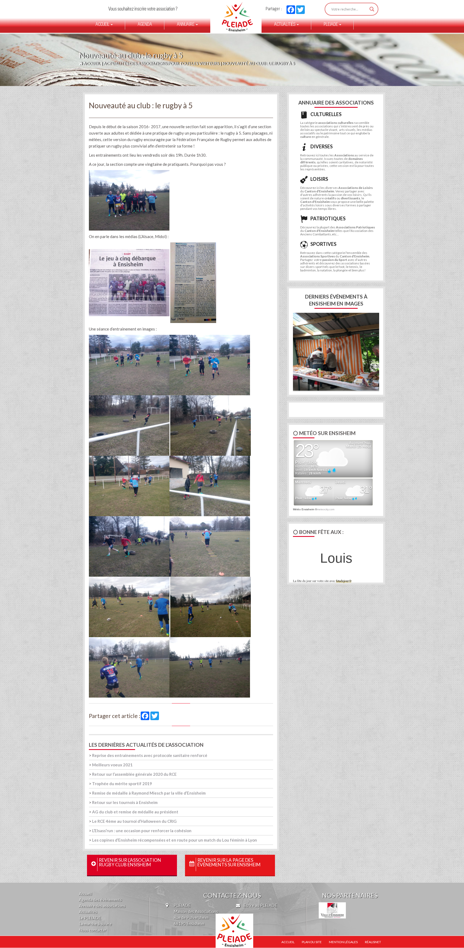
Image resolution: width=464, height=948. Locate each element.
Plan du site (312, 942)
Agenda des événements (100, 899)
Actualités (285, 24)
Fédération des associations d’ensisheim (235, 16)
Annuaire (186, 24)
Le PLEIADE (90, 917)
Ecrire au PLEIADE (260, 905)
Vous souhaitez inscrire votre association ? (142, 9)
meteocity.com (325, 509)
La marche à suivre (95, 923)
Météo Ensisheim (303, 509)
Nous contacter (93, 930)
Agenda (144, 24)
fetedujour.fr (343, 581)
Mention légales (343, 942)
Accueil (102, 24)
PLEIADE (331, 24)
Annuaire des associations (102, 905)
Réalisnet (373, 942)
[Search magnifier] (372, 9)
